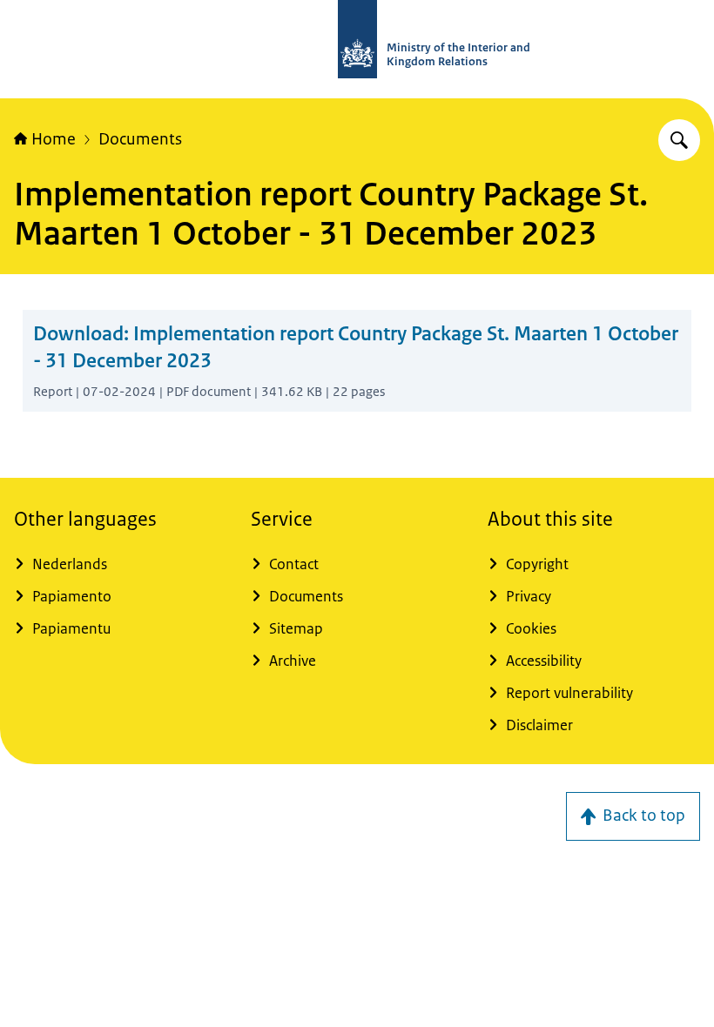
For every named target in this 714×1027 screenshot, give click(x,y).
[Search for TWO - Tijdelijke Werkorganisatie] (679, 140)
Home (53, 139)
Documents (140, 139)
